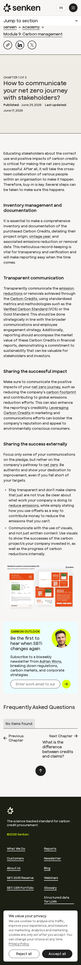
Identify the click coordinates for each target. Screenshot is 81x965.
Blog (47, 868)
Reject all (24, 954)
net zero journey (46, 387)
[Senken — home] (21, 7)
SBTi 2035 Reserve (20, 878)
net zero (50, 465)
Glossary (50, 888)
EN (61, 8)
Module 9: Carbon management (32, 34)
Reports (50, 848)
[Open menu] (73, 7)
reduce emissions (24, 505)
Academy (31, 27)
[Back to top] (40, 771)
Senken (10, 27)
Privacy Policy (19, 944)
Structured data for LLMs (56, 899)
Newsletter (52, 858)
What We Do (16, 848)
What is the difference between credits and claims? (57, 749)
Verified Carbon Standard (25, 309)
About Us (14, 868)
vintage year (39, 236)
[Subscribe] (66, 684)
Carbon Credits (23, 299)
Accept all (57, 954)
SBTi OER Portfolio (20, 888)
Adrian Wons (50, 661)
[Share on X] (32, 45)
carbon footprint (61, 392)
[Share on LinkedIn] (20, 45)
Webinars (51, 878)
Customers (15, 858)
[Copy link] (7, 45)
